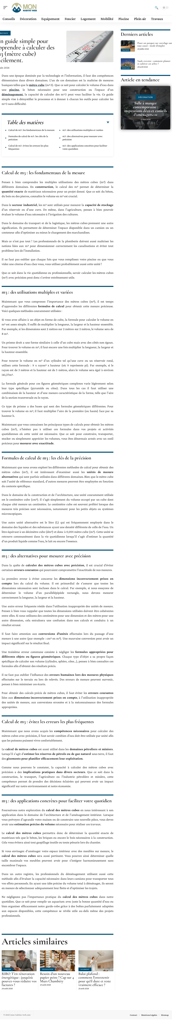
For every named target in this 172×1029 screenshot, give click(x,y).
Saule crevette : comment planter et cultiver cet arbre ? (153, 62)
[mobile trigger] (6, 7)
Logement (85, 969)
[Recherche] (156, 7)
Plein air (126, 68)
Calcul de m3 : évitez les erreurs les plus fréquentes (28, 147)
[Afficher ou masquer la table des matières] (76, 122)
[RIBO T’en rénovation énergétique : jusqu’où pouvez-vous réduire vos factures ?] (19, 960)
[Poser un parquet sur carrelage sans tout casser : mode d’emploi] (128, 46)
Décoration (47, 969)
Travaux (125, 50)
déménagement (12, 94)
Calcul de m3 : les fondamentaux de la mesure (31, 130)
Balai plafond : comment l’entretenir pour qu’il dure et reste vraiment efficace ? (94, 979)
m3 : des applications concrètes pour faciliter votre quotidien (84, 147)
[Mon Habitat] (24, 7)
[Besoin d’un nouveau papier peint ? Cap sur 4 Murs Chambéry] (57, 960)
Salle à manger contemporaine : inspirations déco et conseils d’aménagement (145, 109)
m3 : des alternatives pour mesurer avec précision (82, 138)
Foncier (7, 969)
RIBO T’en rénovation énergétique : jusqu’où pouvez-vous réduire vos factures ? (19, 979)
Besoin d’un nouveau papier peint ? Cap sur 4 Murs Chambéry (57, 977)
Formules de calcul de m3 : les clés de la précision (28, 138)
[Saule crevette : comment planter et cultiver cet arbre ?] (128, 64)
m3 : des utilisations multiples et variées (82, 130)
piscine (14, 89)
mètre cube (37, 85)
